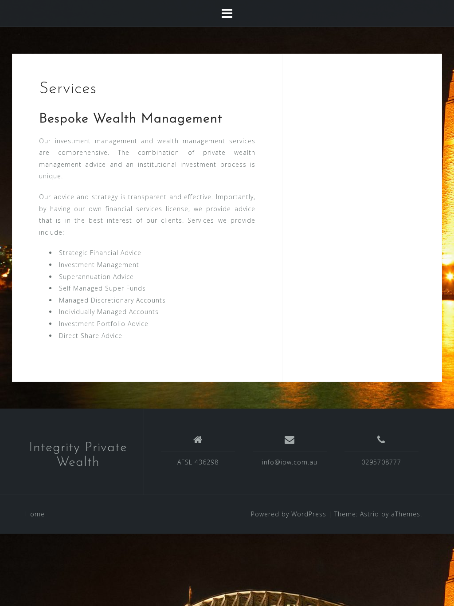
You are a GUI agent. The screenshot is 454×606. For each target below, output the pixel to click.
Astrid (369, 514)
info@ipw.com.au (289, 462)
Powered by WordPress (288, 514)
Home (35, 514)
